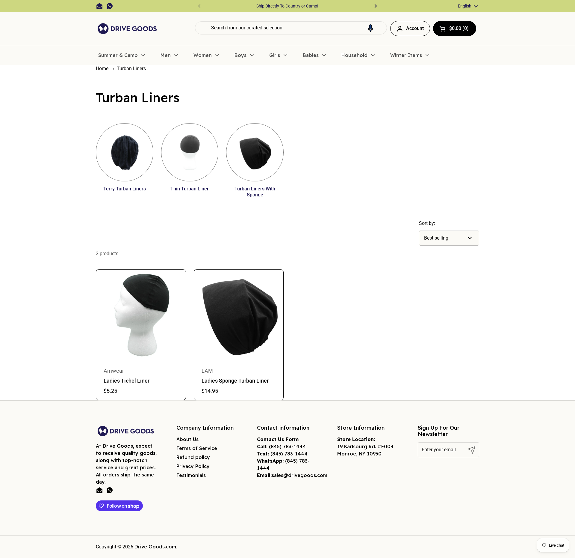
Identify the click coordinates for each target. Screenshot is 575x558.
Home (102, 68)
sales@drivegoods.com (299, 475)
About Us (187, 439)
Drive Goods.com (155, 547)
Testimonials (191, 475)
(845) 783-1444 (287, 446)
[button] (370, 27)
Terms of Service (196, 448)
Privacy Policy (193, 466)
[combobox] (291, 27)
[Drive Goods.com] (127, 28)
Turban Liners (131, 68)
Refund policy (193, 457)
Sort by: (427, 223)
